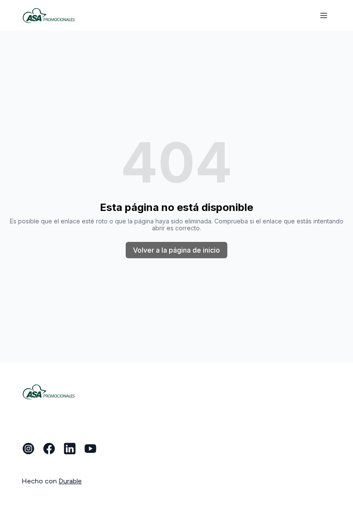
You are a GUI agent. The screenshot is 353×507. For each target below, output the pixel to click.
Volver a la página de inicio (176, 250)
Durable (70, 481)
